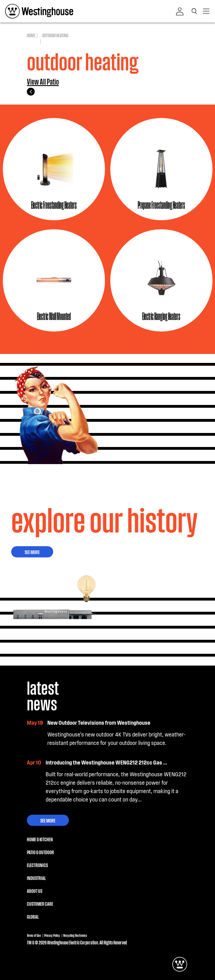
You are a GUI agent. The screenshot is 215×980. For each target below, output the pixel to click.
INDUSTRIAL (36, 877)
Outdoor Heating (55, 35)
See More (32, 551)
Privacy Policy (52, 935)
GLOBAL (33, 916)
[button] (195, 11)
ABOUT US (34, 890)
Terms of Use (34, 935)
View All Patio (43, 81)
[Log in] (180, 11)
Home (31, 35)
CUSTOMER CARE (40, 903)
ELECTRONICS (37, 864)
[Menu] (207, 11)
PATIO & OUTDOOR (40, 852)
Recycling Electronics (75, 935)
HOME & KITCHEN (40, 839)
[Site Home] (39, 11)
